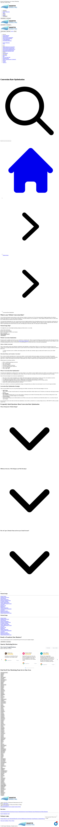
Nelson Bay (3, 751)
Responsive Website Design (5, 600)
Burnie (2, 695)
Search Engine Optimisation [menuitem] (8, 37)
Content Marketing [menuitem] (6, 39)
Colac (2, 704)
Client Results (5, 53)
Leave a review (55, 647)
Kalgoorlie (2, 728)
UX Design (2, 609)
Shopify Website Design (4, 602)
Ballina (2, 683)
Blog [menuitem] (4, 56)
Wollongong (3, 792)
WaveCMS (2, 604)
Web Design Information (4, 611)
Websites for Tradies (4, 610)
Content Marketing (35, 811)
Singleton (2, 769)
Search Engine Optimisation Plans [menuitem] (9, 48)
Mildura (2, 741)
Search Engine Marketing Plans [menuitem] (8, 50)
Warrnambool (3, 789)
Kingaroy (2, 732)
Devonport (2, 706)
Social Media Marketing (43, 811)
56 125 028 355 (6, 805)
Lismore (2, 734)
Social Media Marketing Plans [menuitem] (8, 51)
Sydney (2, 774)
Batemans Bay (3, 684)
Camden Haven (3, 699)
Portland (2, 764)
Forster (2, 712)
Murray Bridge (3, 749)
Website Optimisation (4, 607)
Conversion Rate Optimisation (5, 608)
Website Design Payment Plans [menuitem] (8, 47)
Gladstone (2, 717)
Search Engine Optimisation (18, 811)
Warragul (2, 787)
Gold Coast (3, 718)
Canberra (2, 700)
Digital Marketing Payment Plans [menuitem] (9, 46)
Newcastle (2, 752)
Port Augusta (3, 758)
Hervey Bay (3, 724)
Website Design (5, 255)
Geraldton (2, 715)
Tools (4, 12)
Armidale (2, 678)
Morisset (2, 744)
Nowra (2, 753)
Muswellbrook (3, 750)
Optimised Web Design (4, 597)
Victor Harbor (3, 784)
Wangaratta (3, 786)
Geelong (2, 713)
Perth (2, 757)
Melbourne (2, 739)
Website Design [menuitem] (5, 36)
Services (4, 10)
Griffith (2, 722)
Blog (15, 818)
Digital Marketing (3, 811)
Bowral (2, 688)
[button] (29, 436)
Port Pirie (2, 763)
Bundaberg (2, 694)
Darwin (2, 705)
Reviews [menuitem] (4, 60)
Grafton (2, 721)
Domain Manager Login (4, 818)
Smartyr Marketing (6, 11)
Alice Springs (3, 677)
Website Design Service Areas (5, 613)
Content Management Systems (6, 603)
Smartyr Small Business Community (35, 818)
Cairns (2, 698)
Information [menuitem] (5, 55)
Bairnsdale (2, 681)
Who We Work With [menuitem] (6, 57)
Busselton (2, 696)
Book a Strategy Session (5, 334)
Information (5, 16)
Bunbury (2, 693)
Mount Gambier (3, 745)
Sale (1, 767)
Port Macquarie (3, 762)
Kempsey (2, 730)
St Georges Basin (4, 770)
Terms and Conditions (4, 820)
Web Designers (3, 598)
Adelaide (2, 673)
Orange (2, 755)
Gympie (2, 723)
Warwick (2, 790)
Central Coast (3, 701)
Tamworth (2, 775)
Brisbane (2, 689)
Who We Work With (19, 818)
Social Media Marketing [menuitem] (7, 40)
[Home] (8, 8)
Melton (2, 740)
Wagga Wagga (3, 785)
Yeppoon (2, 795)
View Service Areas (4, 672)
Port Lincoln (3, 761)
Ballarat (2, 682)
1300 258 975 (3, 18)
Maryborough (3, 738)
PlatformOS (2, 606)
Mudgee (2, 747)
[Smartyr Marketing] (26, 825)
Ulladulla (2, 781)
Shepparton (3, 768)
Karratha (2, 729)
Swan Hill (2, 773)
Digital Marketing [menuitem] (6, 35)
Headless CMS (3, 605)
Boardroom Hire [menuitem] (6, 58)
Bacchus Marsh (3, 679)
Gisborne (2, 716)
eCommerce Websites (4, 601)
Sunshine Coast (3, 772)
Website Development (4, 599)
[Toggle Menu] (0, 591)
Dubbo (2, 707)
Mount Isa (2, 746)
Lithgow (2, 735)
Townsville (2, 779)
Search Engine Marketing (27, 811)
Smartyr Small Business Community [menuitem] (9, 59)
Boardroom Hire (26, 818)
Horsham (2, 727)
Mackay (2, 736)
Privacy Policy (11, 820)
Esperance (2, 711)
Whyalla (2, 791)
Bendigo (2, 687)
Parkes (2, 756)
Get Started (8, 18)
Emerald (2, 710)
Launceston (3, 733)
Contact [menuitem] (4, 61)
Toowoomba (3, 778)
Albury (2, 676)
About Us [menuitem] (4, 62)
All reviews (48, 647)
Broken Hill (3, 690)
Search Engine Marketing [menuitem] (7, 38)
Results (4, 15)
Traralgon (2, 780)
